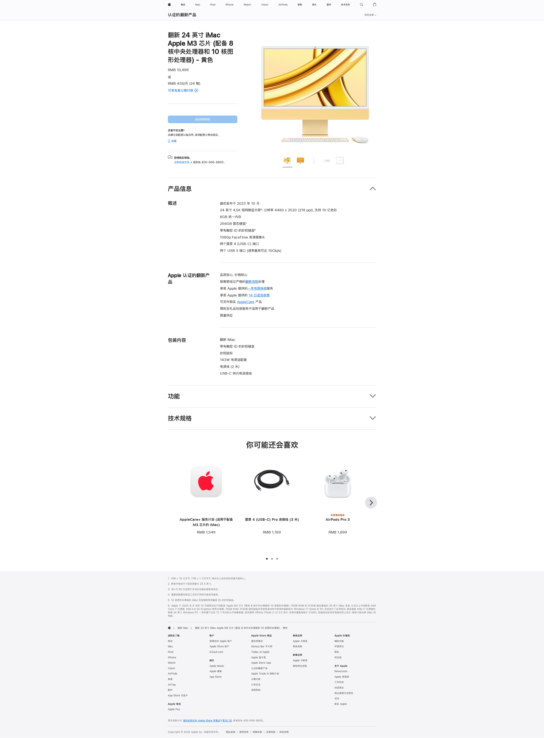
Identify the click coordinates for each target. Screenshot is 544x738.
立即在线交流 (183, 162)
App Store (216, 677)
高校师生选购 (300, 666)
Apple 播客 (216, 671)
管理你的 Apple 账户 (221, 641)
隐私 (336, 652)
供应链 (337, 657)
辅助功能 (339, 641)
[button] (361, 4)
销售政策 (257, 732)
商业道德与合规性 (343, 693)
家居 (170, 679)
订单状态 (256, 684)
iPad (170, 652)
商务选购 (297, 646)
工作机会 (339, 682)
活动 (336, 698)
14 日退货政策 (259, 295)
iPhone (172, 657)
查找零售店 (257, 641)
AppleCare (245, 301)
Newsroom (340, 671)
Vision (171, 668)
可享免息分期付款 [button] (186, 91)
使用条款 (244, 732)
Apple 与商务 (300, 641)
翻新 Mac (183, 628)
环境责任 (339, 646)
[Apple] (169, 627)
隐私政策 (230, 732)
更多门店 (227, 720)
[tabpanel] (315, 91)
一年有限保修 (257, 288)
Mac (170, 646)
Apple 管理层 (341, 677)
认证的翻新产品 (182, 15)
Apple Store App (261, 663)
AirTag (172, 684)
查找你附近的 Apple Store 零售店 (201, 720)
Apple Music (217, 666)
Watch (172, 663)
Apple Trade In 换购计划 (265, 673)
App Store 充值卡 (178, 695)
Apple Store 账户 (219, 646)
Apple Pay (174, 709)
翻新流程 (251, 281)
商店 (170, 641)
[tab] (287, 161)
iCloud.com (216, 652)
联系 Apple (340, 704)
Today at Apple (260, 652)
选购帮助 (256, 690)
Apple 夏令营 (258, 657)
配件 (170, 690)
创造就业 (339, 687)
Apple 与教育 (300, 660)
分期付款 (256, 679)
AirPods (172, 673)
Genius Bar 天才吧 (261, 646)
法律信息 (270, 732)
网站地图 (284, 732)
